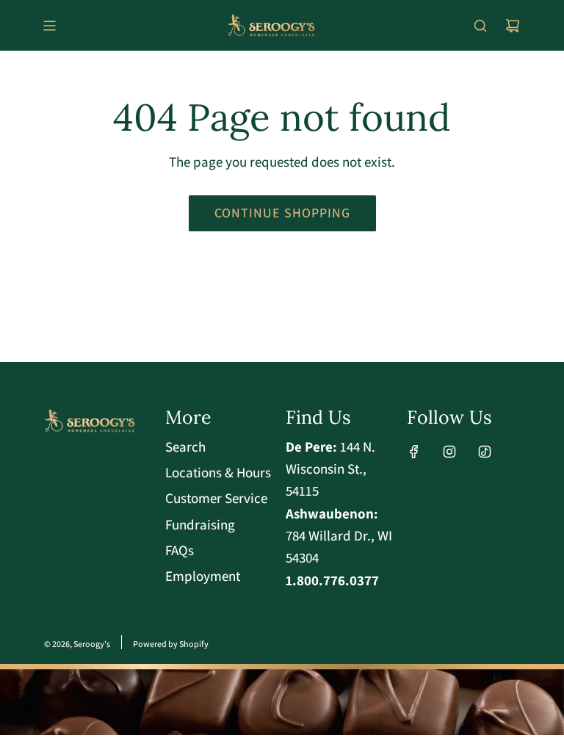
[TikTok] (485, 451)
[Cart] (512, 26)
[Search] (480, 26)
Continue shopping (282, 212)
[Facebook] (414, 451)
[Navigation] (49, 26)
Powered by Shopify (171, 643)
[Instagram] (449, 451)
